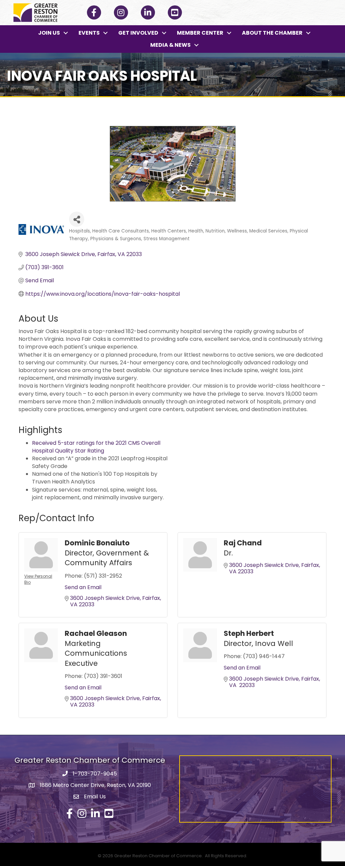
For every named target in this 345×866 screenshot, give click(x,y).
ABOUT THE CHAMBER (272, 33)
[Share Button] (76, 219)
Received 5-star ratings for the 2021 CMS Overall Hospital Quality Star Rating (96, 447)
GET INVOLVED (138, 33)
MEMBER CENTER (200, 33)
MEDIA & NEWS (170, 45)
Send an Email (83, 587)
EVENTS (89, 33)
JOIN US (49, 33)
